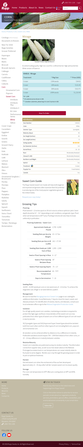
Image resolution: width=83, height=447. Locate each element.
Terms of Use (76, 444)
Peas (4, 188)
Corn (15, 32)
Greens (4, 142)
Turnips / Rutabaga (9, 223)
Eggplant (5, 132)
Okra (3, 170)
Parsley (4, 182)
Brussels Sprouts (8, 68)
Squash (4, 207)
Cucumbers (6, 129)
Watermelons (7, 226)
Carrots (5, 74)
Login (79, 3)
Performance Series (15, 115)
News (41, 7)
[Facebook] (4, 435)
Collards (5, 84)
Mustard (5, 167)
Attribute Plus (14, 104)
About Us (33, 7)
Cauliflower (6, 78)
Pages (58, 9)
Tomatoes (6, 220)
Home (14, 7)
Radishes (5, 198)
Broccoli (5, 65)
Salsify (4, 201)
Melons (4, 164)
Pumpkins (5, 195)
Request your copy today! (31, 197)
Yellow (12, 123)
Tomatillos (6, 217)
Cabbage (5, 71)
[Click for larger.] (38, 50)
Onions (4, 173)
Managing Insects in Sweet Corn (48, 296)
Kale (3, 151)
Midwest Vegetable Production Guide (60, 304)
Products (23, 7)
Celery (4, 81)
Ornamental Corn (13, 90)
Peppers (5, 191)
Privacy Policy (64, 444)
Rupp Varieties (7, 48)
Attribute (14, 100)
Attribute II (14, 108)
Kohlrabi (5, 154)
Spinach (5, 204)
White (28, 32)
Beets (4, 62)
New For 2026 (7, 45)
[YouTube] (9, 435)
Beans (4, 59)
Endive (4, 135)
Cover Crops (6, 126)
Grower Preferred (9, 51)
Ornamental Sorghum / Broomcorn (11, 178)
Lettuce (5, 161)
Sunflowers (6, 210)
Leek (3, 158)
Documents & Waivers (10, 41)
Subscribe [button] (48, 405)
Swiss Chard (6, 213)
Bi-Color (13, 111)
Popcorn (9, 93)
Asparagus (6, 55)
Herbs (4, 148)
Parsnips (5, 185)
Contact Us (50, 7)
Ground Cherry (7, 145)
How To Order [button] (44, 113)
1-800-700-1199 (69, 3)
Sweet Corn (21, 32)
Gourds (4, 139)
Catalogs (10, 38)
